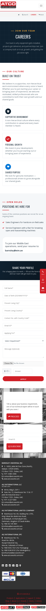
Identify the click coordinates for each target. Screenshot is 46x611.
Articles (39, 601)
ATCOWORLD (24, 594)
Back (42, 15)
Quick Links (11, 604)
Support (30, 598)
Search (25, 15)
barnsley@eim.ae (14, 250)
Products (10, 598)
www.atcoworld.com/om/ (13, 555)
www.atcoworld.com (11, 479)
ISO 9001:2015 (6, 486)
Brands (24, 601)
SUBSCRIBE (15, 446)
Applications (20, 598)
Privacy (37, 604)
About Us (15, 601)
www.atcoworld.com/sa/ (13, 529)
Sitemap (21, 604)
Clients (31, 601)
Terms (29, 604)
